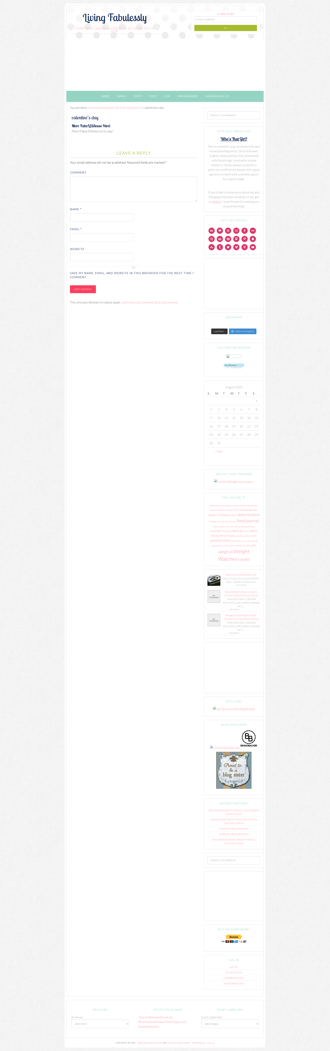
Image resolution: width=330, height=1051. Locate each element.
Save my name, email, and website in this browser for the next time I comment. (132, 275)
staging (214, 545)
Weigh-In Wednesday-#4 (241, 574)
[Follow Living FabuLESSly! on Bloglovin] (234, 369)
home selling (235, 526)
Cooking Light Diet (248, 509)
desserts (232, 515)
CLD (235, 509)
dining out (213, 521)
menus (253, 531)
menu (246, 531)
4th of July (243, 505)
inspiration (216, 530)
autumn (250, 505)
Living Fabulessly (115, 17)
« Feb (218, 451)
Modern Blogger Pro (149, 1043)
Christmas (229, 510)
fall (219, 521)
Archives (77, 1017)
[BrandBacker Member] (248, 748)
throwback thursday (242, 545)
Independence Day (247, 526)
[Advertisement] (165, 65)
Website (77, 249)
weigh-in (225, 551)
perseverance (220, 540)
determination (249, 514)
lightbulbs (238, 530)
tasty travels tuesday (226, 545)
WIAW (245, 559)
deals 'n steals (218, 515)
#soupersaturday (231, 505)
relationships (235, 541)
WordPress (198, 1043)
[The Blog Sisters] (233, 789)
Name (75, 209)
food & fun (232, 521)
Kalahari (227, 531)
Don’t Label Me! (212, 1017)
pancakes (239, 536)
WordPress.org (234, 983)
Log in (234, 967)
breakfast (220, 510)
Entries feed (234, 972)
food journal (248, 520)
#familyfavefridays (217, 505)
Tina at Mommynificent (153, 1017)
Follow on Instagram (244, 331)
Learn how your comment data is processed (149, 302)
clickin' (216, 201)
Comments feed (234, 978)
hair (227, 526)
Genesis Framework (178, 1043)
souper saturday (251, 541)
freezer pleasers (219, 526)
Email (76, 229)
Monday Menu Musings (223, 535)
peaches (253, 536)
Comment (78, 172)
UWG (253, 545)
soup (243, 541)
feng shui (224, 521)
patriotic (246, 536)
